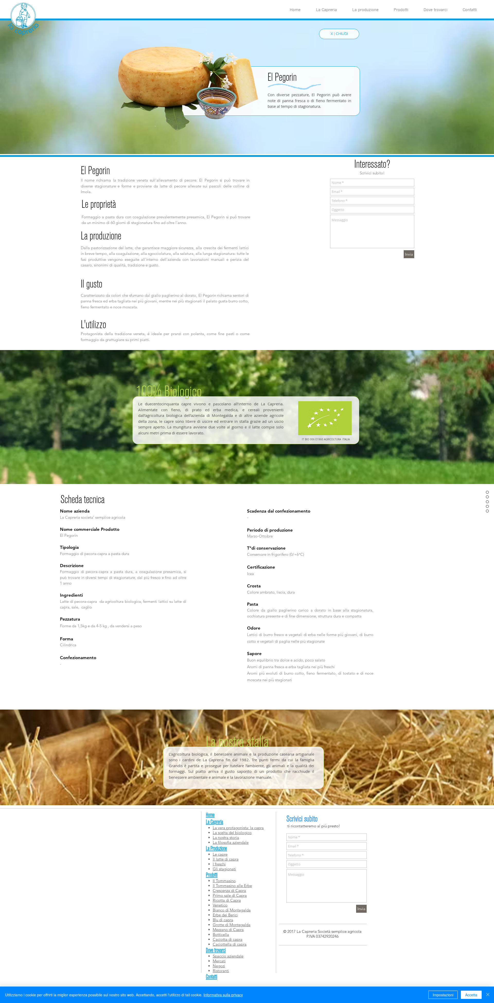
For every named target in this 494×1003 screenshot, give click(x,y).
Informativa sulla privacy (223, 994)
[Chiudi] (488, 995)
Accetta (471, 994)
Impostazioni (443, 994)
